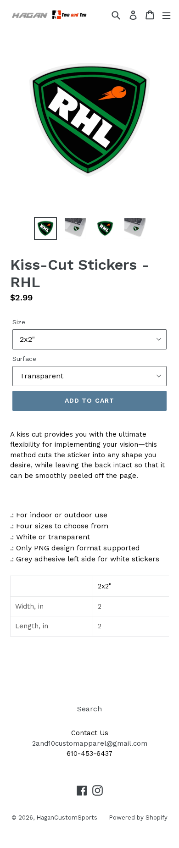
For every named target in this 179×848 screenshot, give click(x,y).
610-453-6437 (89, 753)
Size (18, 322)
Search (89, 708)
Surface (24, 358)
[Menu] (166, 15)
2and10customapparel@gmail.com (89, 743)
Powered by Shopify (138, 817)
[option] (46, 228)
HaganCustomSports (66, 817)
